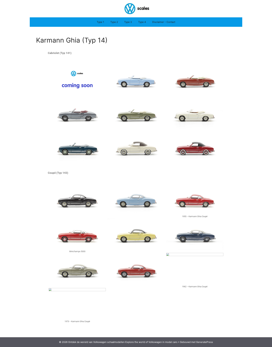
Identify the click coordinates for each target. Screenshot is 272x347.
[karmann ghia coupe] (194, 199)
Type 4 (142, 21)
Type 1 (100, 21)
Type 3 (128, 21)
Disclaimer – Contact (163, 21)
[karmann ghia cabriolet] (194, 113)
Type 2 (114, 21)
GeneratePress (204, 342)
